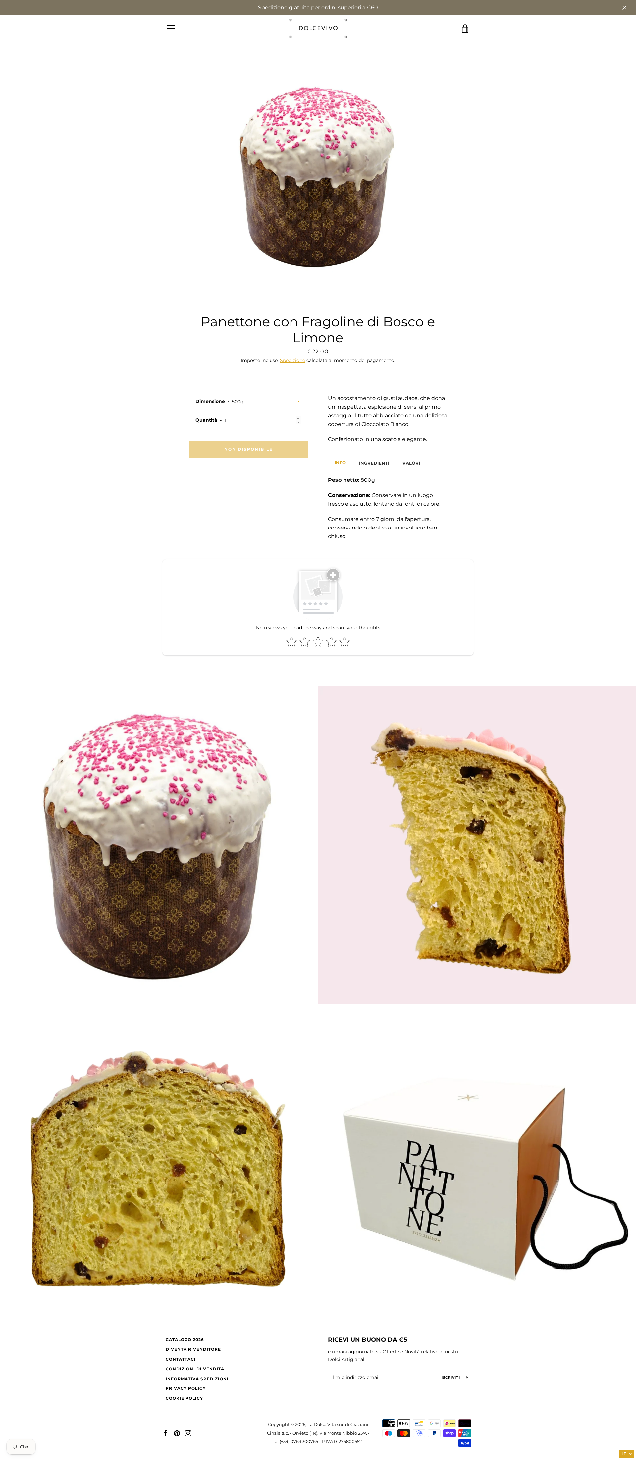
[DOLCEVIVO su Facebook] (165, 1433)
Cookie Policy (184, 1398)
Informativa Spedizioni (197, 1378)
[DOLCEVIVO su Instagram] (188, 1433)
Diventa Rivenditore (193, 1349)
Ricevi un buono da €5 (367, 1339)
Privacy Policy (186, 1388)
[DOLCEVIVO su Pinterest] (177, 1433)
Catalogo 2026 (185, 1339)
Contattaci (181, 1359)
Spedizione (292, 360)
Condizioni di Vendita (195, 1368)
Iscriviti (452, 1377)
